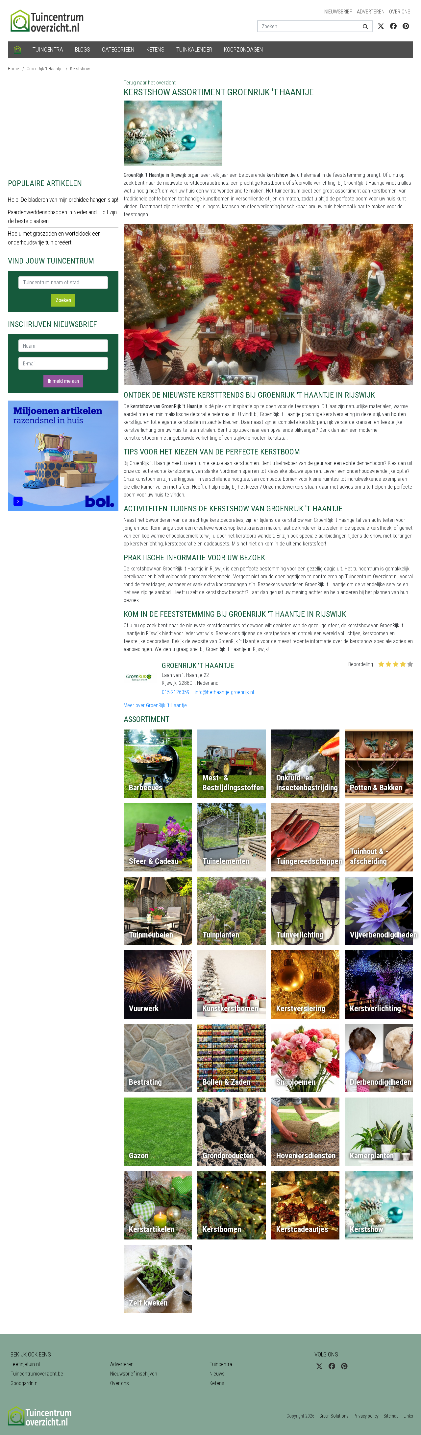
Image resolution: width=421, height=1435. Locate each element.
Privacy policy (366, 1416)
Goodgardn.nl (24, 1383)
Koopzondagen (243, 49)
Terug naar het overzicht (150, 83)
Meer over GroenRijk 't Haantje (155, 705)
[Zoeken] (363, 26)
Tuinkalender (194, 49)
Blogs (82, 49)
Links (408, 1416)
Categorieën (118, 49)
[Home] (17, 49)
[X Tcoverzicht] (381, 26)
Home (13, 68)
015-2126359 (175, 692)
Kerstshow (80, 68)
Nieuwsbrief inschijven (133, 1374)
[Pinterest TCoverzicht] (405, 26)
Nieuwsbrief (338, 12)
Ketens (155, 49)
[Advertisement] (63, 125)
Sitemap (391, 1416)
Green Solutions (334, 1416)
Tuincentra (48, 49)
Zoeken (63, 300)
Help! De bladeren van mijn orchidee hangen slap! (63, 199)
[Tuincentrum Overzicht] (50, 20)
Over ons (399, 12)
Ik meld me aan (63, 381)
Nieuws (217, 1374)
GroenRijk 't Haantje (44, 68)
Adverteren (370, 12)
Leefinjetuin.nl (25, 1364)
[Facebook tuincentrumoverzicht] (393, 26)
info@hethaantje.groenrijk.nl (224, 692)
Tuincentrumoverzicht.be (37, 1374)
